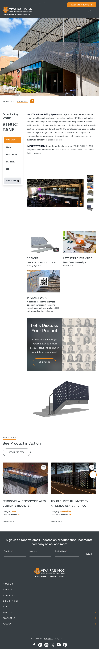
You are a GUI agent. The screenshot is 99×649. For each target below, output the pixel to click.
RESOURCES (11, 154)
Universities (65, 511)
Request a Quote (80, 5)
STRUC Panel (22, 101)
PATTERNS (10, 162)
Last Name (34, 551)
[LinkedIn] (40, 645)
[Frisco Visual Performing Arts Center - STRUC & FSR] (25, 478)
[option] (49, 57)
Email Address (61, 551)
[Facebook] (34, 645)
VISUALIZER (11, 180)
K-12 (14, 511)
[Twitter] (53, 645)
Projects (8, 589)
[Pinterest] (65, 645)
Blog (5, 606)
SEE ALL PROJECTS (16, 452)
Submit (89, 554)
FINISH (9, 147)
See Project (8, 522)
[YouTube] (59, 645)
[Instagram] (46, 645)
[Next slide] (93, 474)
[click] (94, 11)
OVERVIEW (10, 140)
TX (19, 514)
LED (8, 169)
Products (7, 101)
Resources (9, 595)
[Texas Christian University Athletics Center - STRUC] (73, 478)
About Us (8, 612)
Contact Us (44, 362)
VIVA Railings (48, 639)
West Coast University (73, 262)
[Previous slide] (6, 474)
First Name (8, 551)
